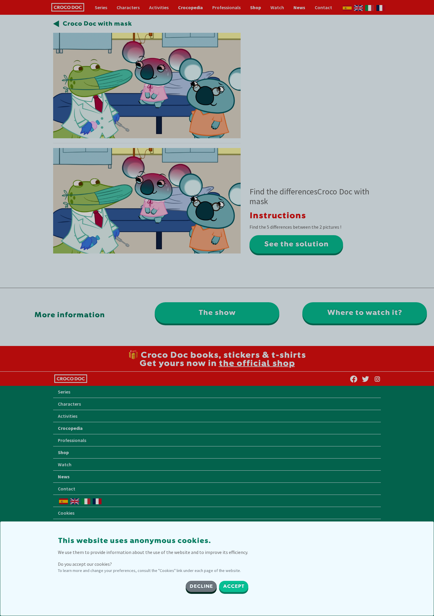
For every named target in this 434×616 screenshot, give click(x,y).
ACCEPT (233, 586)
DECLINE (201, 586)
